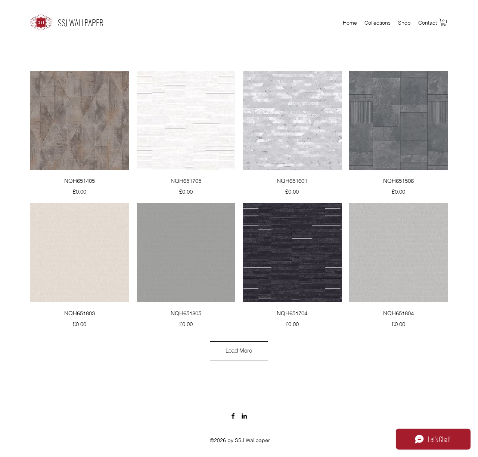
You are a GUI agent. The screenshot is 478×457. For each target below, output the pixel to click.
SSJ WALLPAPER (80, 22)
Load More (239, 350)
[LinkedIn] (244, 416)
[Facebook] (233, 416)
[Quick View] (79, 120)
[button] (443, 22)
